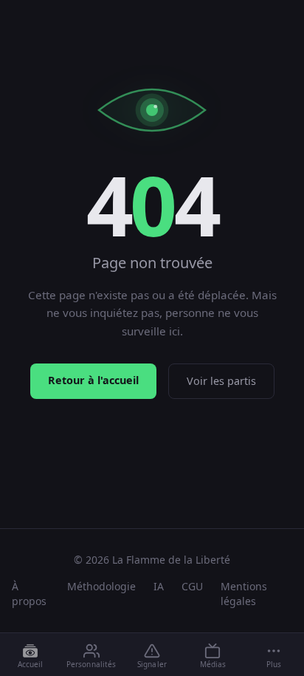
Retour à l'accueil (93, 380)
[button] (273, 655)
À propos (29, 593)
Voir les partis (221, 381)
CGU (192, 586)
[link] (30, 655)
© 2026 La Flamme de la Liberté (152, 560)
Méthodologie (101, 586)
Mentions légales (244, 593)
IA (158, 586)
